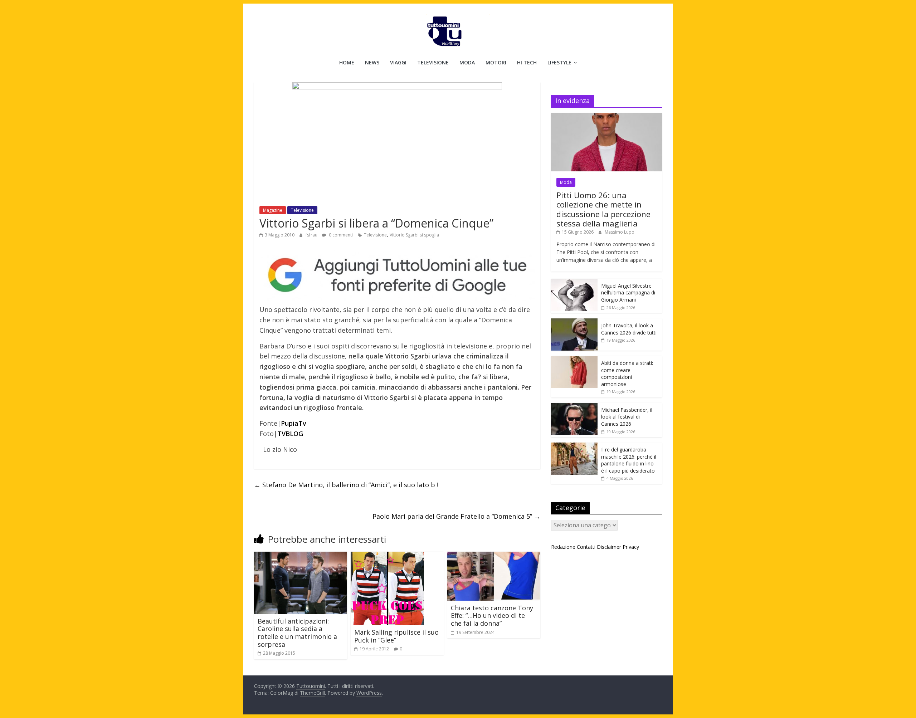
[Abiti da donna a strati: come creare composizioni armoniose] (574, 359)
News (372, 62)
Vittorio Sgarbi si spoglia (414, 235)
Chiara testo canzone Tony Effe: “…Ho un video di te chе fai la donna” (492, 615)
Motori (496, 62)
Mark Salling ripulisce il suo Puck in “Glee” (396, 636)
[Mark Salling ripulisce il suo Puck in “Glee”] (387, 556)
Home (346, 62)
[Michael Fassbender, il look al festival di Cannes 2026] (574, 406)
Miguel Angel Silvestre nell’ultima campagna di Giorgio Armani (628, 292)
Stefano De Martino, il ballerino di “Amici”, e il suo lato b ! (346, 484)
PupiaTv (293, 423)
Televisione (433, 62)
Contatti (586, 546)
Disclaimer (609, 546)
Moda (467, 62)
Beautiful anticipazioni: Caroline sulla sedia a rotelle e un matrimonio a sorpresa (297, 633)
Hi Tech (527, 62)
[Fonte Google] (397, 275)
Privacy (631, 546)
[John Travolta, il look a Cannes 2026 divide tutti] (574, 322)
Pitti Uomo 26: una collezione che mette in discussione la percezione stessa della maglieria (603, 209)
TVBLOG (290, 433)
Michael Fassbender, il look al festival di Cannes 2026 (626, 416)
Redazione (563, 546)
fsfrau (312, 235)
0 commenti (340, 235)
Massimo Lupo (619, 232)
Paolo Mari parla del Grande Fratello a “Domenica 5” (456, 516)
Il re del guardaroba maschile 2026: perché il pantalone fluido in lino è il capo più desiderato (628, 460)
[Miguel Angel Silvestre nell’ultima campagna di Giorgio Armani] (574, 282)
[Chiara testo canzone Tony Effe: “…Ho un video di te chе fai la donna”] (493, 556)
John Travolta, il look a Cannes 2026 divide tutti (629, 329)
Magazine (272, 210)
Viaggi (398, 62)
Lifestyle (559, 62)
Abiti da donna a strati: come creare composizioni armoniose (627, 373)
